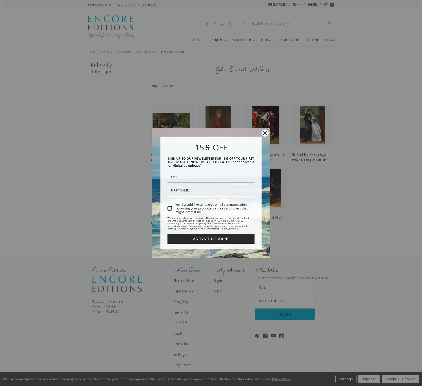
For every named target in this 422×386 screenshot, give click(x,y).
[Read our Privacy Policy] (252, 218)
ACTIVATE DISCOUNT (211, 238)
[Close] (265, 133)
